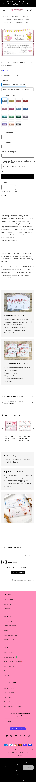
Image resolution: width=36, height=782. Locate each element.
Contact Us (8, 621)
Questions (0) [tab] (26, 556)
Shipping (7, 609)
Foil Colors (8, 697)
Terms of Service (10, 635)
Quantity (4, 183)
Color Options (9, 688)
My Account (8, 600)
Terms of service (24, 752)
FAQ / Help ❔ (9, 652)
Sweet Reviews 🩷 (10, 666)
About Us (7, 631)
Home (6, 16)
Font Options (9, 693)
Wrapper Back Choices (12, 706)
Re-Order (7, 604)
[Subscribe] (30, 721)
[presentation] (3, 428)
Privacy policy (12, 752)
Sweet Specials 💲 (11, 657)
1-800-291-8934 (10, 626)
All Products (15, 16)
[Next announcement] (32, 3)
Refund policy (9, 640)
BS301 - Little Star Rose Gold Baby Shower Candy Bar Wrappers (25, 437)
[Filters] (4, 562)
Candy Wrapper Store (15, 749)
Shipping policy (19, 755)
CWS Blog (7, 675)
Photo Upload (9, 702)
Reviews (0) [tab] (10, 556)
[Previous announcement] (4, 3)
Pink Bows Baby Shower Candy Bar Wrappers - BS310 (10, 437)
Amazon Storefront (11, 671)
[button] (4, 9)
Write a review (18, 572)
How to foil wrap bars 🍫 (13, 662)
